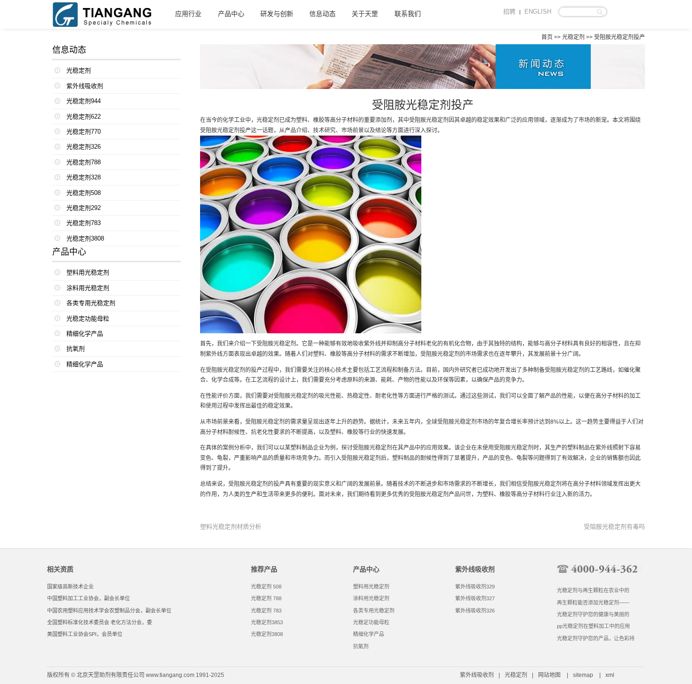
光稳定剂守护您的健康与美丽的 (593, 614)
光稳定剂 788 (266, 598)
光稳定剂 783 (266, 610)
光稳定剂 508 (266, 586)
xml (609, 675)
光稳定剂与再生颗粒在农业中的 (593, 590)
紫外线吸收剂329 (475, 586)
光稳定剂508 (83, 192)
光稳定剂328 (83, 177)
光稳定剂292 (83, 207)
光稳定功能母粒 (87, 318)
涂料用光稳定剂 (87, 287)
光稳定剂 (573, 37)
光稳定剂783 (83, 222)
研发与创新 (276, 13)
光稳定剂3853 (267, 622)
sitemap (583, 675)
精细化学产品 (84, 333)
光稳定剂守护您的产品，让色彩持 (596, 638)
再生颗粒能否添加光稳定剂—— (593, 602)
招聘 (509, 11)
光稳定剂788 (83, 162)
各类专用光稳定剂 (90, 302)
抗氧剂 (75, 348)
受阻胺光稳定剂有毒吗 (614, 526)
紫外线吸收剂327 (475, 598)
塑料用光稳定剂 (87, 272)
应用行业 (188, 13)
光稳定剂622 (83, 116)
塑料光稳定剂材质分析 (230, 526)
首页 (547, 37)
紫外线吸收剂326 (475, 610)
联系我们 (407, 13)
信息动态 (322, 13)
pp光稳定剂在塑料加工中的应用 (593, 626)
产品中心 (231, 13)
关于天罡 (365, 13)
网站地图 (549, 675)
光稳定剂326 (83, 146)
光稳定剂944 (83, 101)
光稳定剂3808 (85, 238)
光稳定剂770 (83, 131)
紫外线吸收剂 (84, 85)
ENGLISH (537, 11)
